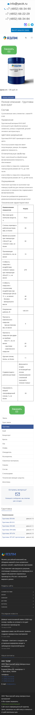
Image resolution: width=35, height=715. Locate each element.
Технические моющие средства (13, 478)
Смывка (5, 465)
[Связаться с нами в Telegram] (32, 25)
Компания (4, 597)
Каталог (3, 594)
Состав (4, 469)
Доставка (4, 601)
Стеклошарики (7, 473)
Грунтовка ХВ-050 (8, 518)
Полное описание (8, 97)
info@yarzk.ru (18, 3)
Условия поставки (6, 591)
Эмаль (4, 418)
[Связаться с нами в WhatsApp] (29, 25)
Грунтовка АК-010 (8, 522)
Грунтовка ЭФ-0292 (9, 530)
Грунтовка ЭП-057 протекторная (13, 537)
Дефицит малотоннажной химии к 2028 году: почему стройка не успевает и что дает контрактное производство (16, 622)
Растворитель (7, 456)
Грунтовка (5, 427)
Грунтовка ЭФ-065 (8, 526)
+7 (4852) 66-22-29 (17, 14)
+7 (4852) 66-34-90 (18, 9)
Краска (4, 439)
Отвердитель (6, 452)
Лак (3, 444)
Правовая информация (10, 704)
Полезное (4, 607)
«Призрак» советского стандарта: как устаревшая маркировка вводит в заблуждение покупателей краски (14, 643)
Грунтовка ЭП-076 (8, 533)
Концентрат (6, 435)
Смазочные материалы (10, 461)
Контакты (4, 604)
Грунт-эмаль (6, 422)
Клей (4, 431)
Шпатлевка (6, 482)
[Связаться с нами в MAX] (26, 25)
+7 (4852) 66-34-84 (17, 19)
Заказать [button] (9, 48)
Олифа (4, 448)
